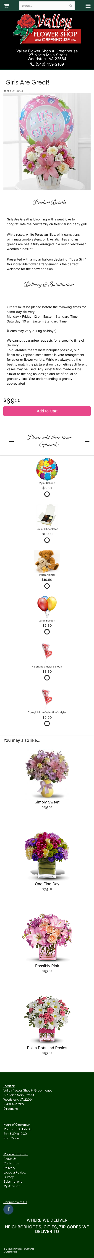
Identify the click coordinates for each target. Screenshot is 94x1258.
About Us (9, 1159)
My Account (11, 1186)
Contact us (11, 1163)
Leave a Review (14, 1172)
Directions (10, 1109)
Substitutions (12, 1182)
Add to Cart (47, 411)
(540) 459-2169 (49, 64)
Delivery (9, 1168)
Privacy (8, 1177)
